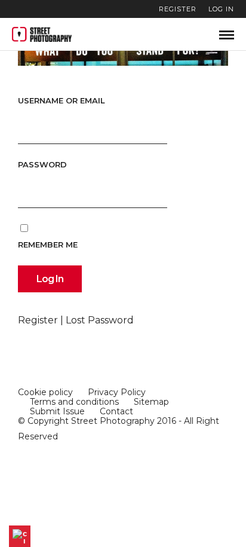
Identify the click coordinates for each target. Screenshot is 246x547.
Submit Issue (57, 411)
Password (42, 164)
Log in (221, 9)
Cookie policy (45, 392)
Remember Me (48, 244)
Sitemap (151, 401)
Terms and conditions (74, 401)
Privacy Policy (117, 392)
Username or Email (61, 100)
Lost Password (100, 320)
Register (177, 9)
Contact (116, 411)
